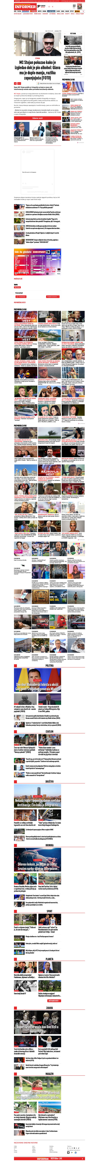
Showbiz (41, 1046)
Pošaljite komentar (52, 296)
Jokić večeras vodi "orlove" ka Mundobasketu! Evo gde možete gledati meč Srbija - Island (48, 929)
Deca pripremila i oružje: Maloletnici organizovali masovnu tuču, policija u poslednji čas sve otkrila (42, 904)
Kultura (37, 1023)
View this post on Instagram (29, 172)
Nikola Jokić (60, 13)
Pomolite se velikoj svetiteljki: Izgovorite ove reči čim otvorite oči (24, 824)
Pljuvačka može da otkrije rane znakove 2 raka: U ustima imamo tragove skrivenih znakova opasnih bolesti (41, 1132)
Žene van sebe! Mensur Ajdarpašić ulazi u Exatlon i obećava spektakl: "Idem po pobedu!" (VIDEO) (24, 750)
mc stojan (17, 287)
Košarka (41, 924)
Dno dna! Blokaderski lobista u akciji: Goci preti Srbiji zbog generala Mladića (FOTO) (37, 687)
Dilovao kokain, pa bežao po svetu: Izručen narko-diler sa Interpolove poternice (37, 866)
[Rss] (76, 1148)
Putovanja (41, 1112)
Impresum (51, 1150)
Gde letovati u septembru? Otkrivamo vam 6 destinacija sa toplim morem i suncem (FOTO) (48, 1117)
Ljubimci (16, 1112)
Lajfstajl (37, 1089)
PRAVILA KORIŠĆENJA (53, 1152)
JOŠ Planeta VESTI (53, 1001)
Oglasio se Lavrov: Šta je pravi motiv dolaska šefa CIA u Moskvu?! (49, 976)
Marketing (51, 1146)
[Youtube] (74, 1148)
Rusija (72, 13)
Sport (33, 1146)
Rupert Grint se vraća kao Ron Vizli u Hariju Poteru (37, 1029)
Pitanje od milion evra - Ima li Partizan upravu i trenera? (40, 937)
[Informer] (49, 6)
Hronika (44, 11)
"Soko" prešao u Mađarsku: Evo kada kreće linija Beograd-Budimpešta (49, 824)
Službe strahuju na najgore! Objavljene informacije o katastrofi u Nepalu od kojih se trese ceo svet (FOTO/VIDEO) (49, 995)
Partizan (16, 924)
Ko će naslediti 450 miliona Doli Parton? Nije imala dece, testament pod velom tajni (49, 1051)
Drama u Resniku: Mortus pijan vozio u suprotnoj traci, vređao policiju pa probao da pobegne (25, 889)
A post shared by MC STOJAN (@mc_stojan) (37, 191)
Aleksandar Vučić (28, 13)
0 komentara (22, 296)
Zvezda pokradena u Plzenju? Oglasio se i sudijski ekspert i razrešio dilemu (42, 234)
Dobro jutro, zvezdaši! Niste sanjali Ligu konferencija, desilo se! (41, 944)
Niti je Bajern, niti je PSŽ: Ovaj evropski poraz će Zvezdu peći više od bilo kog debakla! (42, 952)
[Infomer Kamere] (42, 6)
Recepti (67, 13)
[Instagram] (72, 1148)
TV (14, 1149)
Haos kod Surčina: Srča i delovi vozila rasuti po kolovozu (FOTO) (48, 888)
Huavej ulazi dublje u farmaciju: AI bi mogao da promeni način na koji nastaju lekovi (43, 1125)
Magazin (67, 11)
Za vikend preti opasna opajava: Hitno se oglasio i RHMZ (39, 830)
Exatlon (16, 745)
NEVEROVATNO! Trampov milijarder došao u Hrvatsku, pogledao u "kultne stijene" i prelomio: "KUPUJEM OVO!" (42, 241)
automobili (52, 13)
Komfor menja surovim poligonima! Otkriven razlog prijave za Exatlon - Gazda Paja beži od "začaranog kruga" (43, 767)
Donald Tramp (80, 13)
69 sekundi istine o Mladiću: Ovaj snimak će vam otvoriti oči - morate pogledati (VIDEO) (25, 709)
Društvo (40, 11)
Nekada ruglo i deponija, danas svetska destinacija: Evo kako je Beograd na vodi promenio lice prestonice (37, 803)
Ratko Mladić (17, 13)
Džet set (72, 11)
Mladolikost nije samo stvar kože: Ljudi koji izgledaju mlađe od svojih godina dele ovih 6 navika (37, 1095)
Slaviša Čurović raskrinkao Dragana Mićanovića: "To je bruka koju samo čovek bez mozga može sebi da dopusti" (42, 1066)
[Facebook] (68, 1148)
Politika (19, 11)
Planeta (58, 11)
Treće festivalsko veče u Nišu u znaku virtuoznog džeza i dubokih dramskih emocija (24, 1051)
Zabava (62, 11)
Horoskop (45, 13)
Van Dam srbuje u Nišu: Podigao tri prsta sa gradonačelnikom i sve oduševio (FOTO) (42, 1059)
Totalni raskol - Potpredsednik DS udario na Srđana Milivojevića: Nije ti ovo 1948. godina (49, 709)
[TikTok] (79, 1148)
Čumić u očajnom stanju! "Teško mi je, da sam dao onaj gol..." (25, 928)
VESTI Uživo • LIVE (56, 1159)
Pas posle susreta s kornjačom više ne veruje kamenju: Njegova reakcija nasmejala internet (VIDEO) (25, 1117)
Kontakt (51, 1149)
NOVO (15, 11)
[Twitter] (70, 1148)
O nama (51, 1147)
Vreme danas (37, 13)
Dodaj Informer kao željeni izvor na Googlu (50, 83)
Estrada (19, 31)
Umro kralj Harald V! (20, 994)
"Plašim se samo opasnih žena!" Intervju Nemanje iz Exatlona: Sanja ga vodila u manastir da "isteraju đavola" (43, 774)
